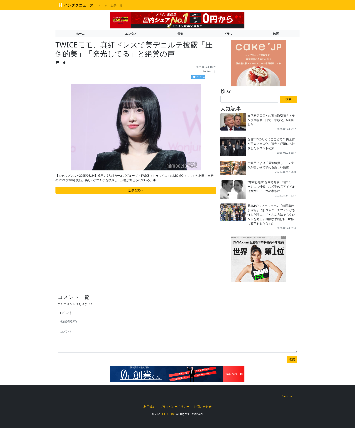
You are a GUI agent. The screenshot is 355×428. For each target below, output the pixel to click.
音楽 (180, 34)
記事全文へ (136, 190)
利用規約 (149, 407)
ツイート (201, 76)
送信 (292, 359)
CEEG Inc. (168, 414)
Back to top (289, 396)
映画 (276, 34)
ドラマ (228, 34)
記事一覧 (116, 5)
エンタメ (131, 34)
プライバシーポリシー (174, 407)
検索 (288, 99)
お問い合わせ (203, 407)
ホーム (103, 5)
